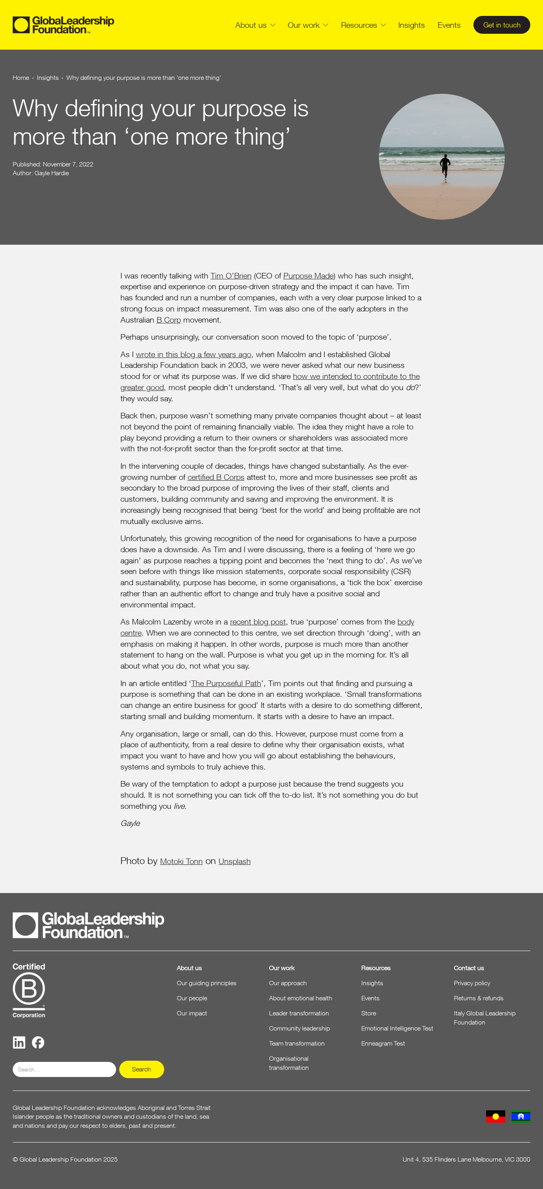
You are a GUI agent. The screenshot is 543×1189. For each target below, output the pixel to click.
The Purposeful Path (226, 683)
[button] (255, 25)
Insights (411, 25)
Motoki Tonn (181, 861)
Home (21, 78)
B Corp (169, 320)
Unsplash (235, 861)
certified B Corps (216, 477)
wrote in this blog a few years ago (193, 354)
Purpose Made (308, 275)
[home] (63, 25)
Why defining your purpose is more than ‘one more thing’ (143, 78)
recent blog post (258, 621)
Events (449, 25)
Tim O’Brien (231, 275)
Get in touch (502, 24)
